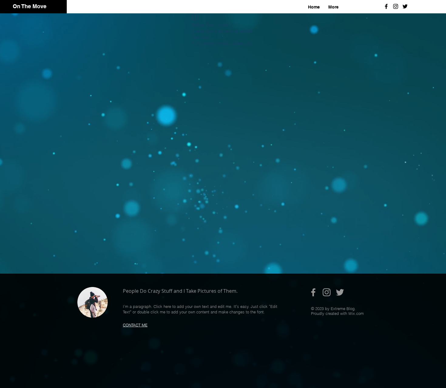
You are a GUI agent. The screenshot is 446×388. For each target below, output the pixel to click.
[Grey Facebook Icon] (313, 292)
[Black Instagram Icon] (395, 6)
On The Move (29, 6)
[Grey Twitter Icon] (340, 292)
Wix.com (356, 313)
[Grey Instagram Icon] (326, 292)
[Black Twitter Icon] (405, 6)
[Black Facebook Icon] (386, 6)
